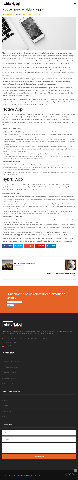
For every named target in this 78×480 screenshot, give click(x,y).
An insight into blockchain (24, 263)
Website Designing (10, 372)
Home (6, 400)
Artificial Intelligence (10, 378)
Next (72, 276)
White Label (8, 14)
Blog (5, 417)
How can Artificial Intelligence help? (61, 273)
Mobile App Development (12, 361)
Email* (8, 300)
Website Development (11, 367)
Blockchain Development (12, 384)
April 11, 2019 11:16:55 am (32, 14)
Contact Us (7, 411)
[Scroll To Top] (75, 470)
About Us (7, 405)
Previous (18, 265)
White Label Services (22, 475)
